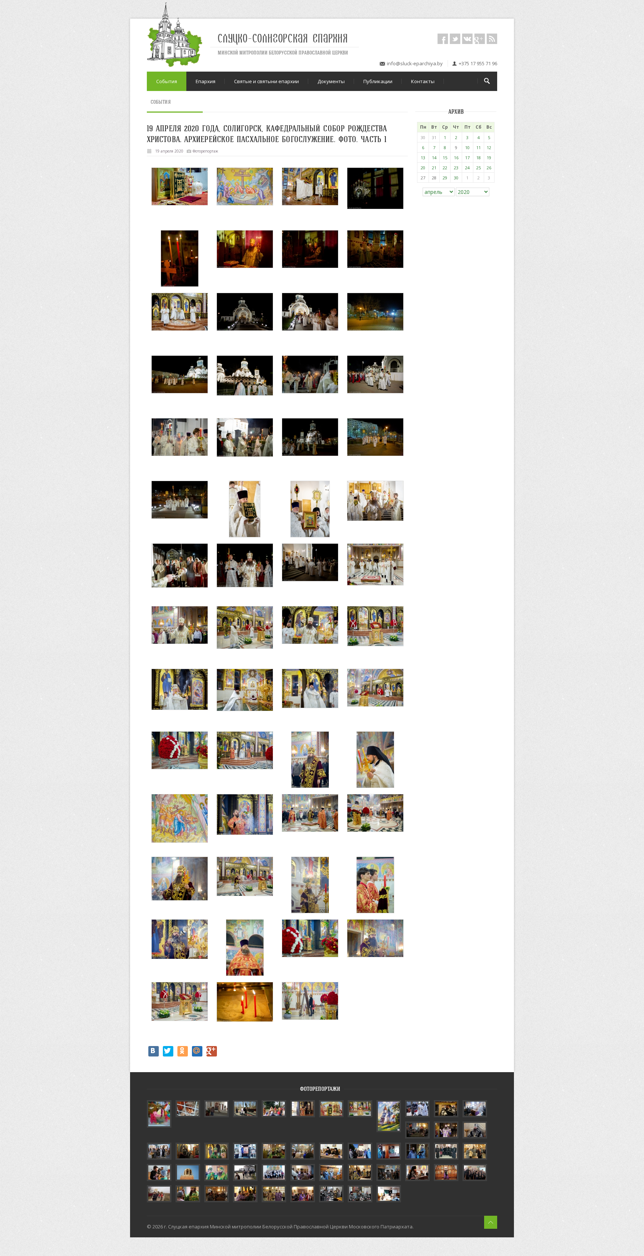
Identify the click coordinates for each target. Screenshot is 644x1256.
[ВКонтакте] (153, 1051)
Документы (331, 81)
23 (456, 167)
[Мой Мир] (197, 1051)
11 (478, 147)
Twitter (455, 39)
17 (467, 157)
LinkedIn (479, 39)
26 (489, 167)
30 (456, 177)
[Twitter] (168, 1051)
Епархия (205, 81)
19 (489, 157)
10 (467, 147)
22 (445, 167)
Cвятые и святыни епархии (266, 81)
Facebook (443, 39)
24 (467, 167)
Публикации (377, 81)
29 (445, 177)
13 (423, 157)
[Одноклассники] (182, 1051)
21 (434, 167)
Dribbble (467, 39)
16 (456, 157)
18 (478, 157)
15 (445, 157)
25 (478, 167)
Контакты (423, 81)
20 (423, 167)
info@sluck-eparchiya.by (415, 63)
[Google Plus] (211, 1051)
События (166, 81)
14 (434, 157)
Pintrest (492, 39)
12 (489, 147)
